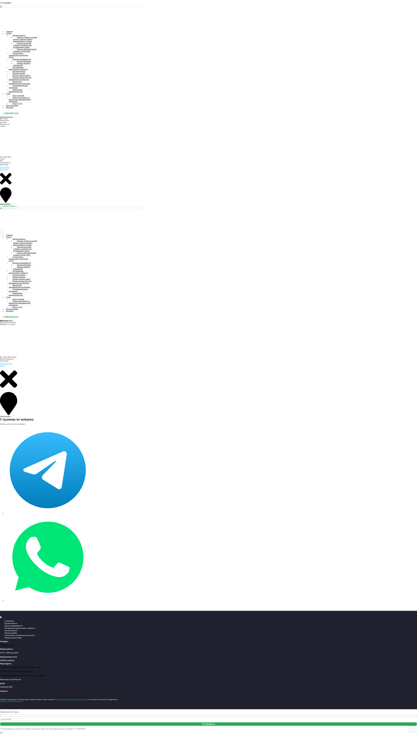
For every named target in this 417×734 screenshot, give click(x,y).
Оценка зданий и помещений (21, 64)
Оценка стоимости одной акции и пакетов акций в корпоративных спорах (25, 39)
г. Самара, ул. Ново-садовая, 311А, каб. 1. (17, 671)
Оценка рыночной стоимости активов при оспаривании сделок (22, 45)
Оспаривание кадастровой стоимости (18, 68)
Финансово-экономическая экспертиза (19, 83)
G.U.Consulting (5, 3)
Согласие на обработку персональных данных (71, 699)
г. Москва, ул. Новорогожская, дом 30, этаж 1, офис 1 (21, 667)
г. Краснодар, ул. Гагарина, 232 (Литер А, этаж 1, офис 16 (23, 675)
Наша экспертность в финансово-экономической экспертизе (20, 99)
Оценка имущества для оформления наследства (20, 79)
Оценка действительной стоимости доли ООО (24, 50)
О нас (8, 94)
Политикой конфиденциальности (11, 701)
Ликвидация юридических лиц (16, 91)
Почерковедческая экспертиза (18, 87)
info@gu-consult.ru (6, 117)
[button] (32, 34)
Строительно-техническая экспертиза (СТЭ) (18, 55)
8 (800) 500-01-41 (7, 645)
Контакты (9, 107)
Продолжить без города (4, 168)
